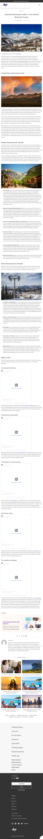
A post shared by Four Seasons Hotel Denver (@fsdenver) (16, 402)
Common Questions (17, 765)
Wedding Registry (17, 748)
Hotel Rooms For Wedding (27, 717)
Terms (13, 813)
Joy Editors (19, 53)
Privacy (16, 813)
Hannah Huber (19, 20)
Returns (13, 798)
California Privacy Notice (16, 815)
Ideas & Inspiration (16, 762)
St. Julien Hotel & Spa (19, 452)
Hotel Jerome (36, 551)
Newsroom (14, 801)
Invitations (15, 739)
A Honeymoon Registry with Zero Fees (11, 622)
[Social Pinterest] (16, 823)
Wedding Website (17, 727)
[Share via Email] (26, 636)
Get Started (21, 783)
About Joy (14, 806)
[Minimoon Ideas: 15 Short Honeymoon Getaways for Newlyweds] (11, 683)
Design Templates (16, 760)
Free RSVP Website (33, 715)
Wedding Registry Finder (22, 715)
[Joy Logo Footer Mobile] (21, 829)
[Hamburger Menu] (39, 5)
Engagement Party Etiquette (15, 717)
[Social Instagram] (12, 823)
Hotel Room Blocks (18, 752)
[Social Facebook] (19, 823)
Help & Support (15, 767)
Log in (21, 786)
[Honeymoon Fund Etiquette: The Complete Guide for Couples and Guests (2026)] (32, 683)
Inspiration (3, 8)
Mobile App (15, 756)
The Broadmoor (13, 500)
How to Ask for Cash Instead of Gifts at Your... (11, 674)
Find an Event (21, 790)
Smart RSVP (15, 743)
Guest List (15, 731)
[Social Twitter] (22, 823)
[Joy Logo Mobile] (5, 4)
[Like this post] (17, 636)
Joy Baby (15, 778)
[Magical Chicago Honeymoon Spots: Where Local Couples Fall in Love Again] (32, 701)
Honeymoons (7, 8)
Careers (13, 803)
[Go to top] (41, 837)
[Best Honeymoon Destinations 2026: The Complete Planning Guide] (11, 701)
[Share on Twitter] (21, 636)
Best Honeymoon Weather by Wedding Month (32, 674)
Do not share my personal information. (19, 818)
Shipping (13, 795)
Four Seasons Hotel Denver (29, 405)
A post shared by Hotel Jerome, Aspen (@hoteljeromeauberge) (16, 548)
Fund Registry (12, 715)
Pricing (13, 769)
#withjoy (26, 823)
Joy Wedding (14, 775)
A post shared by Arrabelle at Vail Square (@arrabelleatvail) (16, 595)
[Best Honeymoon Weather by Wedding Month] (32, 666)
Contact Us (14, 809)
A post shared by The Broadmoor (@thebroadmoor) (16, 497)
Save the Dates (16, 735)
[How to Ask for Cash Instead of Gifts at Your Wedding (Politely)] (11, 666)
